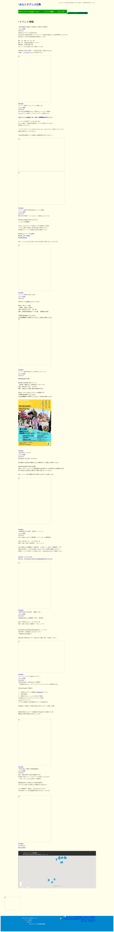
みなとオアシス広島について (29, 918)
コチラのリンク (46, 551)
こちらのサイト (27, 52)
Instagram (39, 692)
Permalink (20, 103)
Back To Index (21, 847)
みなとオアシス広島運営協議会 (37, 924)
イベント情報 (21, 28)
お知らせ (29, 922)
